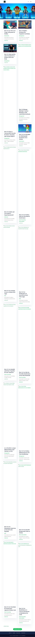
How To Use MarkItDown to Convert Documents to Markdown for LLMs (24, 611)
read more (6, 40)
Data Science (21, 141)
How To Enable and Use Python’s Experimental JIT (9, 213)
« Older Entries (6, 626)
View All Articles (17, 629)
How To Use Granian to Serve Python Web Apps (9, 292)
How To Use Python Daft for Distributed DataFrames (24, 216)
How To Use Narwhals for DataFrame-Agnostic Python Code (10, 608)
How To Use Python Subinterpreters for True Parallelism (24, 452)
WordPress (23, 635)
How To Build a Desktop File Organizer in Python (24, 32)
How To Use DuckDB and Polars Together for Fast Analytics (9, 371)
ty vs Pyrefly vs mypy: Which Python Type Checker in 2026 (10, 449)
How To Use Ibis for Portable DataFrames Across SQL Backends (24, 374)
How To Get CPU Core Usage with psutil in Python (10, 32)
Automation (6, 35)
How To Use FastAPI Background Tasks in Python (24, 531)
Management (6, 60)
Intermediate (21, 221)
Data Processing (7, 374)
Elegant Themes (15, 635)
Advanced (6, 216)
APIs (5, 295)
